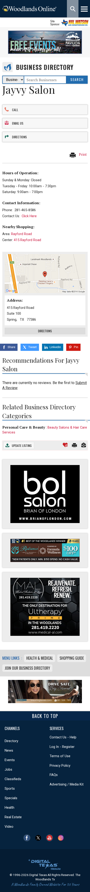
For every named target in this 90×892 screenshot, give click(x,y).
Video (9, 826)
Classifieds (13, 779)
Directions (19, 136)
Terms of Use (60, 756)
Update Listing (22, 445)
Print (82, 154)
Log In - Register (62, 747)
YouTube (50, 838)
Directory (11, 741)
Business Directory (44, 67)
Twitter (39, 838)
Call (15, 109)
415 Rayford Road (27, 240)
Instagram (62, 838)
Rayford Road (21, 234)
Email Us (17, 123)
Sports (10, 788)
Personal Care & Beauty (23, 427)
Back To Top (45, 715)
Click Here (29, 216)
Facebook (28, 838)
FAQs (54, 775)
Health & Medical (39, 658)
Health (9, 807)
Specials (11, 798)
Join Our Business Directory (27, 668)
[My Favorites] (65, 445)
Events (10, 760)
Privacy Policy (60, 765)
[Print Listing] (74, 445)
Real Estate (13, 817)
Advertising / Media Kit (67, 784)
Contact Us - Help (63, 737)
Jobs (8, 769)
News (9, 750)
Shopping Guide (72, 658)
